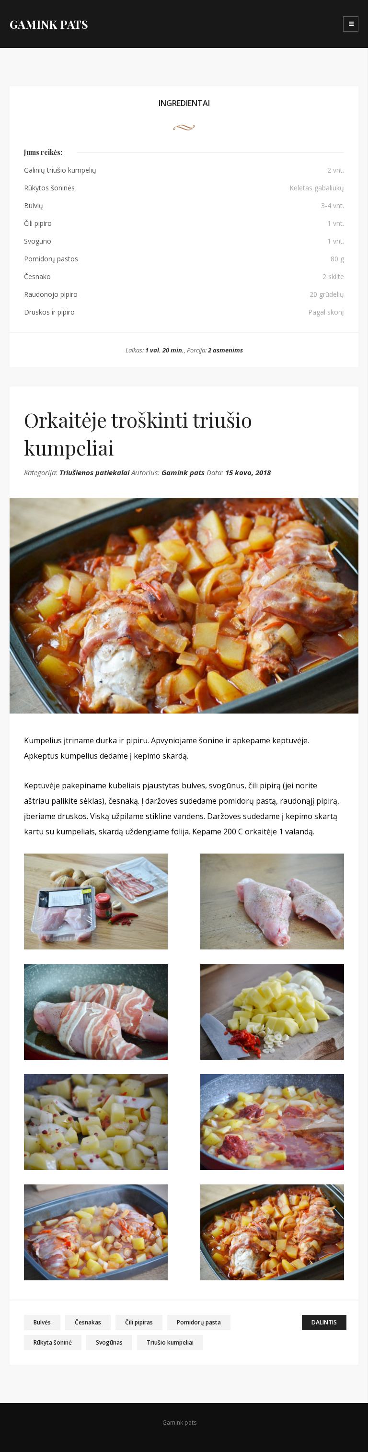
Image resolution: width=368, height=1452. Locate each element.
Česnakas (88, 1322)
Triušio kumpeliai (170, 1342)
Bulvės (42, 1322)
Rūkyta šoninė (53, 1342)
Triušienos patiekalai (94, 472)
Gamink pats (183, 472)
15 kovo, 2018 (248, 472)
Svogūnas (109, 1342)
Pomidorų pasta (199, 1322)
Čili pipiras (139, 1322)
